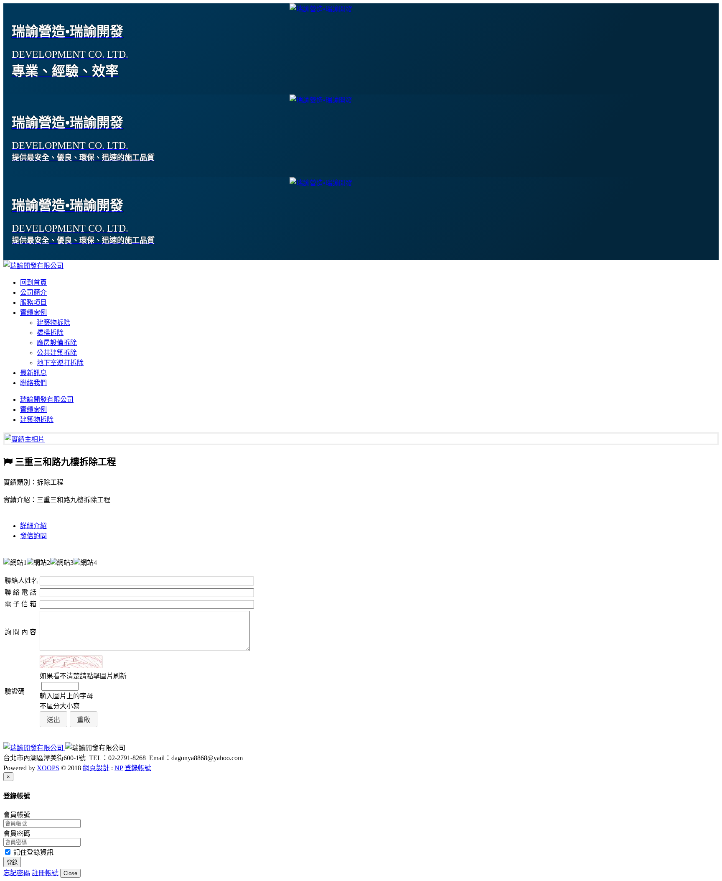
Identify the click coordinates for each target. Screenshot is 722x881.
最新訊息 (33, 372)
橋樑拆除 (50, 332)
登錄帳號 (138, 767)
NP (118, 767)
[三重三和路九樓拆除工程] (25, 439)
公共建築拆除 (57, 352)
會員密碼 (16, 833)
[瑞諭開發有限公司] (33, 265)
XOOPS (48, 767)
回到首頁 (33, 282)
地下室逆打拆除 (60, 362)
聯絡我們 (33, 382)
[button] (53, 719)
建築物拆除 (53, 322)
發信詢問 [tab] (33, 535)
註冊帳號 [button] (45, 872)
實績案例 (33, 312)
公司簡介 (33, 292)
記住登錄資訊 (32, 852)
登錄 (12, 862)
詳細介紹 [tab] (33, 525)
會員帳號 (16, 814)
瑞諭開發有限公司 (47, 399)
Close (70, 873)
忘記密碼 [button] (16, 872)
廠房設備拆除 (57, 342)
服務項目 (33, 302)
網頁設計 (96, 767)
